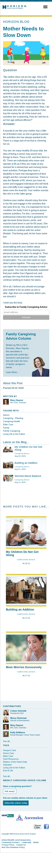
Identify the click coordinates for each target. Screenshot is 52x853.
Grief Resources (11, 759)
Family (6, 427)
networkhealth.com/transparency (16, 840)
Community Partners (11, 842)
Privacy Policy (8, 845)
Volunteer (7, 764)
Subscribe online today (15, 803)
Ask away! (10, 791)
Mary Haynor (16, 400)
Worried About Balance (28, 476)
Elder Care (8, 424)
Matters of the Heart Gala (15, 762)
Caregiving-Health (11, 421)
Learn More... (12, 372)
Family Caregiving (11, 431)
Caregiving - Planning (13, 418)
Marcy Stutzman (18, 718)
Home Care (8, 753)
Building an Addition (26, 462)
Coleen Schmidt (18, 711)
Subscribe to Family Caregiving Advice (26, 307)
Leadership (26, 842)
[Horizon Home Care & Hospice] (15, 9)
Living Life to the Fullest (14, 434)
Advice (6, 415)
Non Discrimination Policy (13, 847)
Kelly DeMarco (17, 732)
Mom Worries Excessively (24, 667)
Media (36, 842)
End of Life (8, 770)
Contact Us (21, 845)
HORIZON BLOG (16, 21)
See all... (7, 741)
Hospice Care (9, 750)
